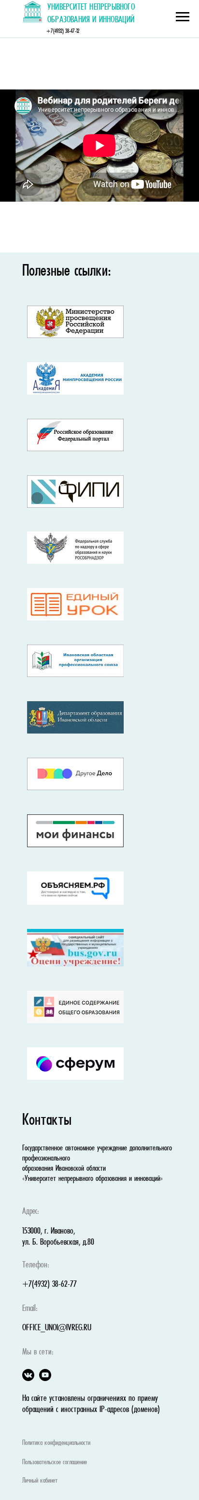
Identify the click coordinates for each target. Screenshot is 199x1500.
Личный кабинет (39, 1480)
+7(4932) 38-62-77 (49, 1284)
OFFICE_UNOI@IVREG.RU (56, 1328)
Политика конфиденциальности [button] (56, 1443)
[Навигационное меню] (182, 17)
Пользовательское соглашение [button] (54, 1462)
